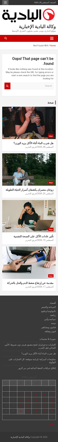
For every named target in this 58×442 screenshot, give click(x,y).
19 (36, 405)
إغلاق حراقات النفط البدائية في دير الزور (37, 368)
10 (52, 400)
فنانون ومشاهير (48, 327)
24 (52, 411)
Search (7, 86)
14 (21, 400)
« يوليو (53, 424)
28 (21, 411)
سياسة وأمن (50, 319)
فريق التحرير (30, 147)
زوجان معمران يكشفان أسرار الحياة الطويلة (30, 189)
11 (45, 400)
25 (45, 411)
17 (52, 405)
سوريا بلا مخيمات (48, 339)
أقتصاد (53, 303)
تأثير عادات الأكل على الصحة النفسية (34, 236)
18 (45, 405)
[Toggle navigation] (52, 38)
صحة (51, 102)
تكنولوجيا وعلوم (48, 311)
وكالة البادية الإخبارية (37, 26)
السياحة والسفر (48, 307)
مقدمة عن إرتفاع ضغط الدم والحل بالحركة (30, 282)
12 (36, 400)
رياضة (53, 315)
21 (21, 405)
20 (28, 405)
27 (28, 411)
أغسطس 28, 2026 (45, 147)
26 (36, 411)
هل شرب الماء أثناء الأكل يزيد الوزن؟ (34, 143)
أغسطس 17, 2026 (45, 287)
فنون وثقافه (50, 331)
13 (28, 400)
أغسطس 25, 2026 (45, 193)
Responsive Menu (5, 2)
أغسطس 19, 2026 (45, 240)
